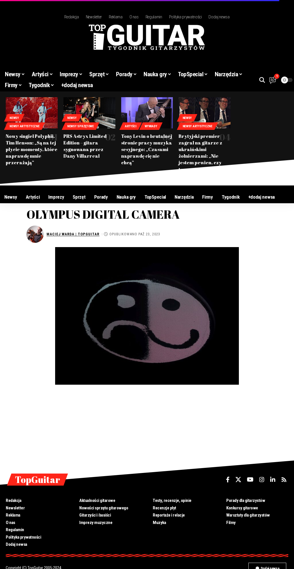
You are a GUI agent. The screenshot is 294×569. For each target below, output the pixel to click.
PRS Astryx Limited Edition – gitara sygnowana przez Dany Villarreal (85, 146)
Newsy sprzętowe (80, 126)
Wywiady (151, 126)
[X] (238, 479)
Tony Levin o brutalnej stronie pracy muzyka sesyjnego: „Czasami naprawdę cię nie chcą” (146, 149)
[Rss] (284, 479)
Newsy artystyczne (24, 126)
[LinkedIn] (273, 479)
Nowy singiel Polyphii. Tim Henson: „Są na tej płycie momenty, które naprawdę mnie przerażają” (31, 149)
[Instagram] (262, 479)
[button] (262, 80)
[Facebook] (228, 479)
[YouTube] (250, 479)
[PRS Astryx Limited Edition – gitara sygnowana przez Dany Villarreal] (89, 112)
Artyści (130, 126)
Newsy (14, 118)
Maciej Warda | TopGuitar (73, 234)
